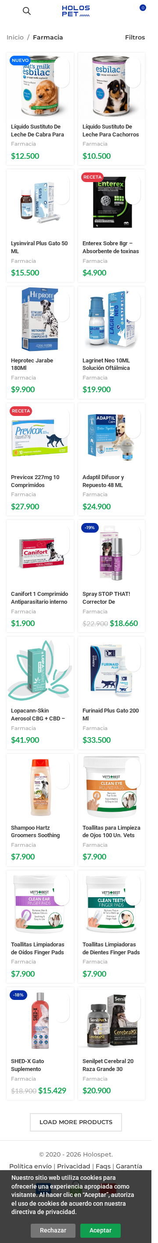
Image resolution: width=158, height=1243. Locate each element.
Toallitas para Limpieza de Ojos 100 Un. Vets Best (111, 835)
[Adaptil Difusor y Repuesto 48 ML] (111, 436)
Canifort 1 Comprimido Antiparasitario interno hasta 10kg (39, 602)
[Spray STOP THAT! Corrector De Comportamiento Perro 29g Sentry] (111, 553)
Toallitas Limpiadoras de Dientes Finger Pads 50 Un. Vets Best (111, 952)
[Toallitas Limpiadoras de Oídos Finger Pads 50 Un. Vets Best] (40, 904)
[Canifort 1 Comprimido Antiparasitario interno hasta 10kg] (40, 553)
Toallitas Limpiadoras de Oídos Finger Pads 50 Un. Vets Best (38, 952)
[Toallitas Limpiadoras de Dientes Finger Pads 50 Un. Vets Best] (111, 904)
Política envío (30, 1166)
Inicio (15, 37)
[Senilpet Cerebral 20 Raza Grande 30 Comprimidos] (111, 1020)
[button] (61, 64)
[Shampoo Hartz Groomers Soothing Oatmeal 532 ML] (40, 787)
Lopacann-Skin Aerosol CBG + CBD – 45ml (38, 718)
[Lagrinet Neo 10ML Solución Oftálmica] (111, 320)
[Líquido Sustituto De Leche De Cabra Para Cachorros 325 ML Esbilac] (40, 86)
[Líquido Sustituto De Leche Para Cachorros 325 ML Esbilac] (111, 86)
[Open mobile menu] (10, 11)
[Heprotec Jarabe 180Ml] (40, 320)
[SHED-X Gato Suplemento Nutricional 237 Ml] (40, 1020)
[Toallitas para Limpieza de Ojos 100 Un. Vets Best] (111, 787)
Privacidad (73, 1166)
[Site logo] (75, 10)
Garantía (129, 1166)
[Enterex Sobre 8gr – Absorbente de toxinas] (111, 202)
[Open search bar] (26, 10)
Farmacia (23, 143)
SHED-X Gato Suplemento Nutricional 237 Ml (33, 1069)
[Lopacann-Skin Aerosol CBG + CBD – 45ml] (40, 670)
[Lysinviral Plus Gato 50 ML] (40, 202)
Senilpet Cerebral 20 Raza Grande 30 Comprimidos (108, 1069)
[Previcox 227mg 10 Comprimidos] (40, 436)
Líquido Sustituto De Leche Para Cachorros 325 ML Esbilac (111, 134)
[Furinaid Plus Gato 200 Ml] (111, 670)
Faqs (103, 1166)
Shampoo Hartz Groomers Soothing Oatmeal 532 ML (35, 835)
